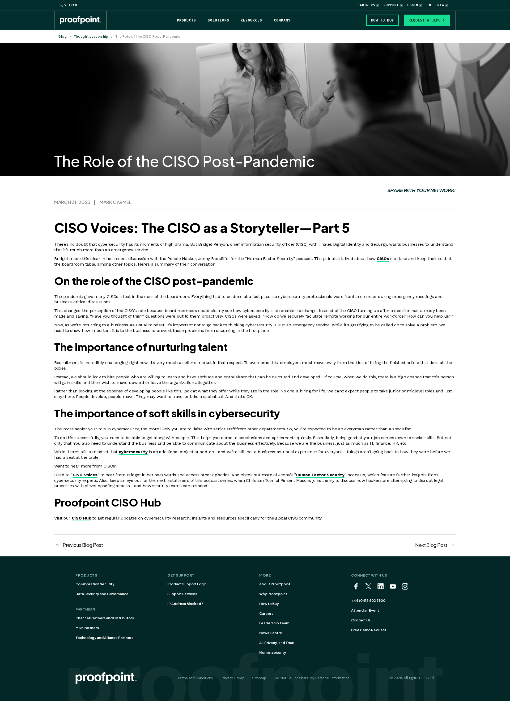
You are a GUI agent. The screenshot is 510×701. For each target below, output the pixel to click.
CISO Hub (81, 518)
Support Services (182, 594)
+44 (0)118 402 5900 (368, 600)
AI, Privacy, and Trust (277, 643)
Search (70, 5)
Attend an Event (365, 610)
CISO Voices (85, 474)
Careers (266, 613)
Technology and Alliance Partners (104, 637)
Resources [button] (251, 20)
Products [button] (186, 20)
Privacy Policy (233, 678)
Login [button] (412, 5)
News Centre (270, 633)
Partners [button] (366, 5)
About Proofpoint (274, 584)
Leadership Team (274, 623)
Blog (62, 36)
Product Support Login (187, 584)
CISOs (383, 258)
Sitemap (259, 678)
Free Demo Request (368, 630)
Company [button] (282, 20)
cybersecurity (133, 451)
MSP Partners (87, 628)
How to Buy (269, 604)
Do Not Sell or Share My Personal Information (312, 678)
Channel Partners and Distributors (104, 618)
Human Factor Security (320, 474)
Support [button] (391, 5)
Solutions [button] (218, 20)
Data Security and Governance (102, 594)
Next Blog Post (431, 545)
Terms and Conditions (195, 678)
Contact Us (361, 620)
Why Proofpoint (273, 594)
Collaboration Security (94, 584)
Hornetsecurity (272, 652)
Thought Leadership (91, 36)
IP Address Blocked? (185, 604)
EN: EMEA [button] (435, 5)
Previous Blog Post (83, 545)
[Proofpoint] (83, 20)
